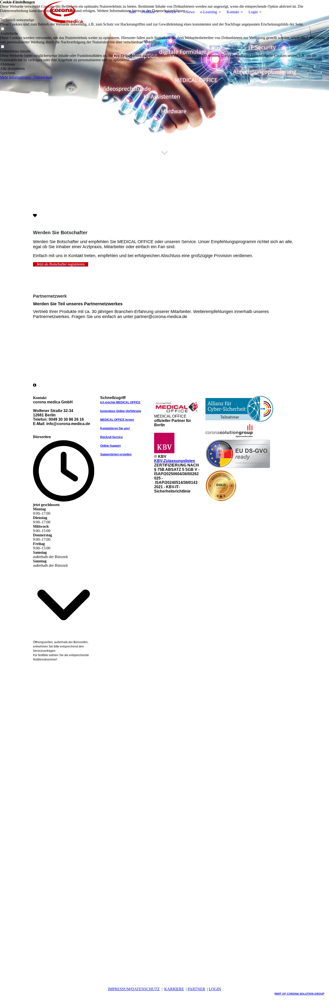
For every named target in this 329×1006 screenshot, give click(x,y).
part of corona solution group (299, 993)
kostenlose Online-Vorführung (120, 411)
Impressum (119, 989)
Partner (196, 989)
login (215, 989)
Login (253, 12)
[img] (63, 12)
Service (170, 12)
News (190, 12)
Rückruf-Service (111, 437)
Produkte (148, 12)
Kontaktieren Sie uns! (115, 428)
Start (132, 12)
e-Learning (208, 12)
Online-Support (110, 445)
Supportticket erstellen (116, 454)
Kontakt (233, 12)
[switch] (2, 29)
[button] (164, 64)
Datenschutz (145, 989)
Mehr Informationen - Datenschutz (26, 77)
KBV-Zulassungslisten (174, 461)
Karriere (174, 989)
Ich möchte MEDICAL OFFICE (120, 402)
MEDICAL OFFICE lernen (117, 419)
